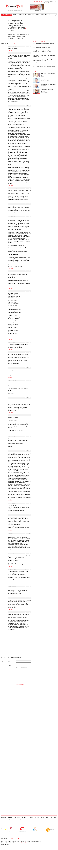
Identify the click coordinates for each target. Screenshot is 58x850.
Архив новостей (49, 1)
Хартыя (14, 6)
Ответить (10, 50)
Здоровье (11, 819)
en (49, 2)
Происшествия (36, 14)
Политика (15, 14)
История (42, 817)
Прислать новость (38, 1)
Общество (21, 14)
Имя (9, 661)
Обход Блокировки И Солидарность (32, 819)
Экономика (28, 14)
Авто (16, 819)
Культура (47, 14)
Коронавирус (45, 819)
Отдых (20, 819)
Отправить (20, 684)
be (44, 2)
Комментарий (11, 669)
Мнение (35, 71)
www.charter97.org (17, 838)
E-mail (9, 665)
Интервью (53, 817)
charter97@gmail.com (23, 842)
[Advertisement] (16, 645)
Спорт (42, 14)
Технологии (4, 819)
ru (46, 2)
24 (25, 28)
